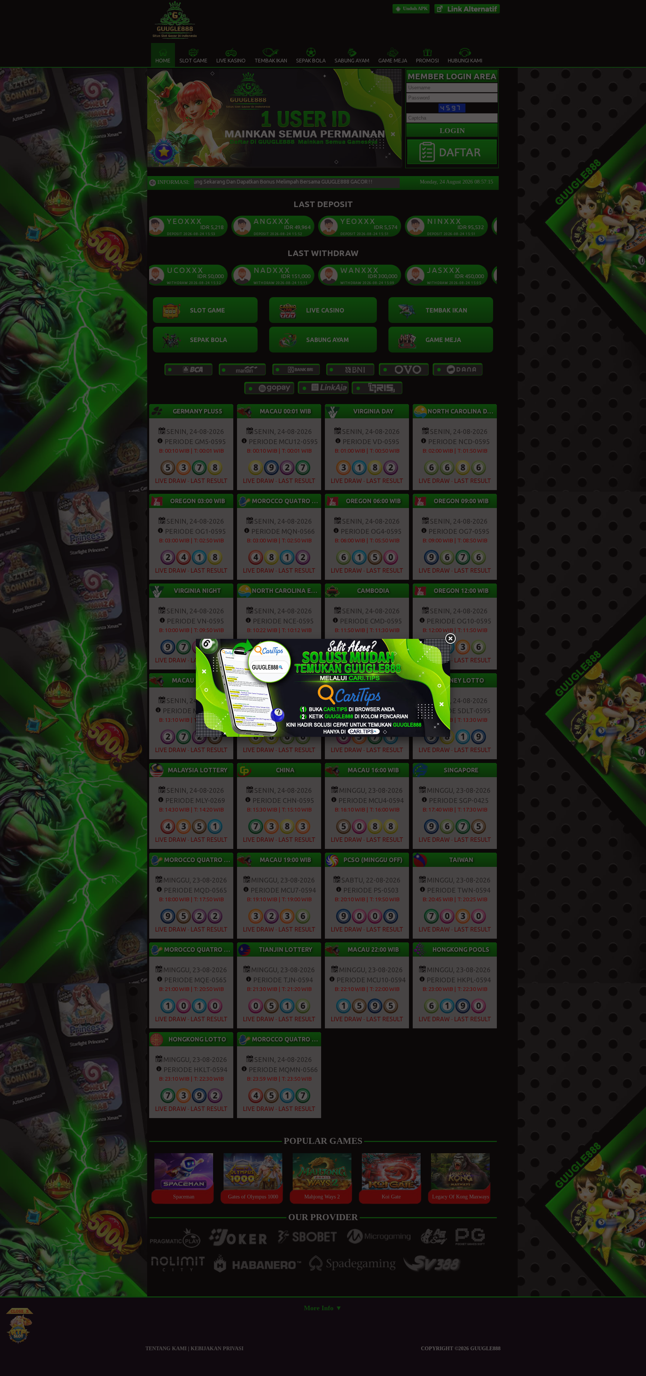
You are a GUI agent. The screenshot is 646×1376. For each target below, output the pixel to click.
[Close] (450, 639)
